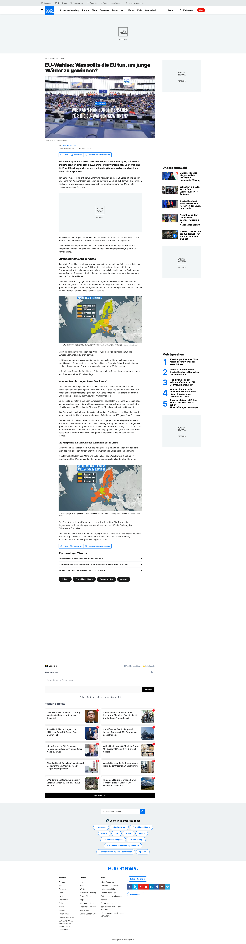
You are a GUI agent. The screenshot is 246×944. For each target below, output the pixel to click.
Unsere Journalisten (67, 917)
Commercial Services (110, 885)
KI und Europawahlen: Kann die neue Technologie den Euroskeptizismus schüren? (93, 564)
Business (104, 10)
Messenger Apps (87, 903)
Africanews (84, 910)
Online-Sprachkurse (88, 914)
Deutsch (46, 3)
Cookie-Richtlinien (108, 892)
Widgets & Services (88, 907)
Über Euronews (107, 882)
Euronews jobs (107, 903)
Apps (82, 900)
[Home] (46, 58)
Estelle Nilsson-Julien (69, 145)
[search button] (126, 3)
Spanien (142, 852)
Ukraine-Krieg (119, 827)
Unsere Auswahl (174, 168)
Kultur (131, 10)
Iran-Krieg (101, 827)
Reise (115, 10)
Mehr (103, 877)
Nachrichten (53, 58)
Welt (94, 10)
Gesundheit (150, 10)
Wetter (82, 889)
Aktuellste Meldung (69, 10)
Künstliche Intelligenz (113, 839)
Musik (128, 833)
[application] (100, 107)
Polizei (104, 833)
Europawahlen (106, 579)
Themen (62, 877)
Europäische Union (84, 579)
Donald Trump (136, 839)
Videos (62, 910)
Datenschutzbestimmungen (112, 896)
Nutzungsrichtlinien (109, 889)
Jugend (123, 579)
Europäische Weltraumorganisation (123, 845)
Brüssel (65, 579)
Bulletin (83, 885)
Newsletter (135, 894)
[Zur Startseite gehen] (49, 10)
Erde (139, 10)
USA (116, 833)
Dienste (83, 877)
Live (201, 10)
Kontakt (104, 900)
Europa (85, 10)
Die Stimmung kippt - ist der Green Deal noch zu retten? (82, 570)
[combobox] (139, 3)
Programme (64, 914)
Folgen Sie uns (86, 896)
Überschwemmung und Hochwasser (116, 852)
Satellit (142, 833)
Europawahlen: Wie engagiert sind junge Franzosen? (81, 558)
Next (123, 10)
